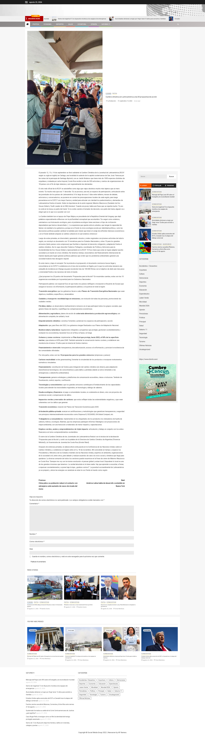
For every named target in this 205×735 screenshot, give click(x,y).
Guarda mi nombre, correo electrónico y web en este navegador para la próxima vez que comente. (68, 556)
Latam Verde (144, 298)
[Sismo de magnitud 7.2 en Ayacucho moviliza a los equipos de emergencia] (145, 208)
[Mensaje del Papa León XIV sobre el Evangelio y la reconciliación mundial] (145, 194)
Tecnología (143, 337)
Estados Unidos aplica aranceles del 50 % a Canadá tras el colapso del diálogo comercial (163, 236)
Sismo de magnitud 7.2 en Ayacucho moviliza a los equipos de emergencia (56, 19)
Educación (143, 290)
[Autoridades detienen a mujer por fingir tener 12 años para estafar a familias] (145, 221)
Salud (70, 24)
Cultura (141, 274)
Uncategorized (167, 244)
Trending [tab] (170, 185)
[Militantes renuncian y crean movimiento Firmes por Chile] (81, 588)
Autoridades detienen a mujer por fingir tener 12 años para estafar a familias (114, 19)
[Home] (27, 24)
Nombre (33, 534)
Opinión (94, 24)
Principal (142, 322)
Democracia (143, 278)
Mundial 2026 (144, 306)
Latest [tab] (144, 185)
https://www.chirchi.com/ (148, 359)
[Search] (178, 24)
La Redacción (112, 101)
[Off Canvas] (26, 2)
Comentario (34, 504)
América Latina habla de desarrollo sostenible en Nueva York (105, 483)
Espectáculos (144, 294)
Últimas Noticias (44, 602)
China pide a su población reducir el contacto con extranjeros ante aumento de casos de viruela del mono (58, 484)
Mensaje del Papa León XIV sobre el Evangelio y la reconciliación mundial (163, 196)
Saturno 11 (106, 24)
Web (31, 549)
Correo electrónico (36, 542)
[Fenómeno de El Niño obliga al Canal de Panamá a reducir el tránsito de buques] (44, 588)
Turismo (142, 342)
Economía (47, 24)
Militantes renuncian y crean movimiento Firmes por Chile (78, 604)
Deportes (60, 24)
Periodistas (143, 314)
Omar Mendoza (119, 608)
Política (36, 24)
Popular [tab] (158, 185)
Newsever (112, 732)
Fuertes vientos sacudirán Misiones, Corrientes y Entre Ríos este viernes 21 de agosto (163, 249)
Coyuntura (82, 24)
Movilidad (143, 302)
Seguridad (143, 334)
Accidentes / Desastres (148, 266)
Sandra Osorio (45, 608)
